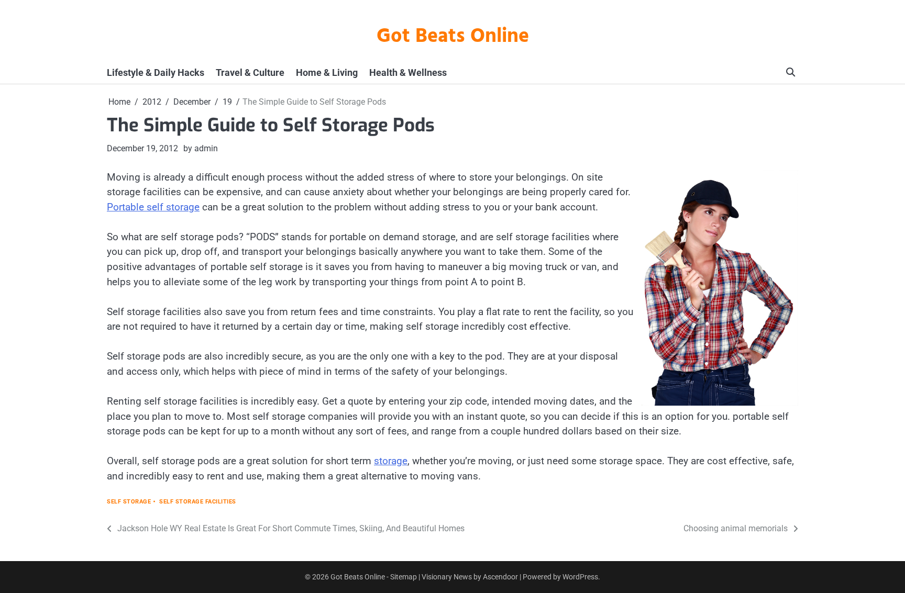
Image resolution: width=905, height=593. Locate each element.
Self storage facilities (197, 502)
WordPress (580, 577)
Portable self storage (153, 207)
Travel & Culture (250, 72)
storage (390, 461)
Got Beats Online (453, 37)
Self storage (129, 502)
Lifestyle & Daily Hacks (155, 72)
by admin (200, 148)
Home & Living (327, 72)
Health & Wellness (408, 72)
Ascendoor (500, 577)
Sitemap (403, 577)
